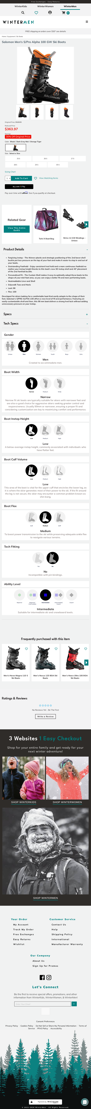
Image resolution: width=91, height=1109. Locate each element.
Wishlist (19, 944)
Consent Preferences (45, 1021)
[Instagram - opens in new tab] (48, 977)
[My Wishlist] (36, 12)
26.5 (45, 158)
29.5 (36, 165)
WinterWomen (45, 6)
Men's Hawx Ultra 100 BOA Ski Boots (75, 676)
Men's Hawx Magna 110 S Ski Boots (16, 676)
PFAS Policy (42, 1028)
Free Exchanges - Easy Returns (45, 2)
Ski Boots (19, 36)
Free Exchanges (23, 934)
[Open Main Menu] (76, 22)
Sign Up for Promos (45, 966)
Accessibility (56, 1028)
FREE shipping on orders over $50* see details (45, 31)
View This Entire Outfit (17, 229)
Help (55, 929)
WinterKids (21, 6)
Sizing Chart (10, 172)
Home (4, 36)
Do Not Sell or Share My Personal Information (56, 1026)
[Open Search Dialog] (23, 12)
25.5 (18, 158)
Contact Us (59, 924)
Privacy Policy (11, 1026)
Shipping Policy (62, 934)
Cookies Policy (26, 1026)
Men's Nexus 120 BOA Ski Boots (45, 676)
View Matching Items (48, 178)
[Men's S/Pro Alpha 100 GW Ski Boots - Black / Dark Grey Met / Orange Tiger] (22, 111)
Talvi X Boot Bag (46, 238)
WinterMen (70, 6)
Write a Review (45, 716)
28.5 (15, 165)
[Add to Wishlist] (35, 178)
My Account (21, 924)
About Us (39, 961)
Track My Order (23, 929)
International (60, 939)
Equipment (11, 36)
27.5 (72, 158)
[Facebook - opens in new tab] (42, 977)
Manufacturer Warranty (67, 944)
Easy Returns (22, 939)
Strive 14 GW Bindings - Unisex (74, 239)
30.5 (57, 165)
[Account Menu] (50, 12)
